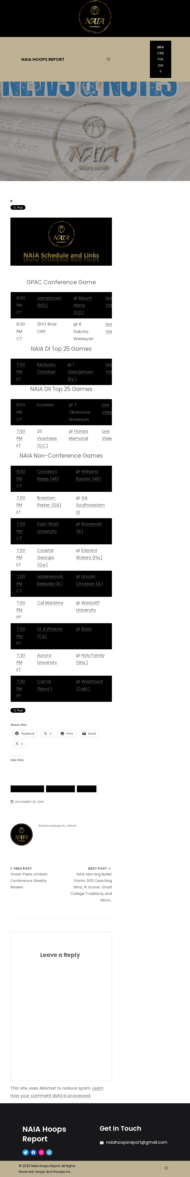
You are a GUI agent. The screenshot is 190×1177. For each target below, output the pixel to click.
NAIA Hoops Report (42, 59)
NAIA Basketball (27, 788)
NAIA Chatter (60, 788)
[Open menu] (108, 59)
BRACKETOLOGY (160, 59)
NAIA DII (86, 788)
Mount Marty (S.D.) (82, 305)
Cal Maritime (50, 602)
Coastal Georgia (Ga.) (45, 557)
